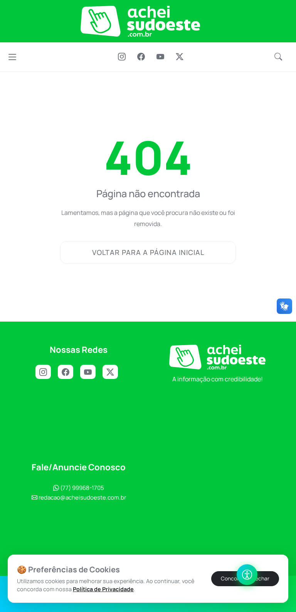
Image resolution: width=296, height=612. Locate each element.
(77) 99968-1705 (81, 488)
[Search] (278, 57)
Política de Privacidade (103, 589)
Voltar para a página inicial (148, 252)
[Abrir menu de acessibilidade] (247, 574)
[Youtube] (160, 57)
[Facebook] (141, 57)
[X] (179, 57)
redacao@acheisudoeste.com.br (82, 497)
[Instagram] (122, 57)
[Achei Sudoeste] (140, 21)
